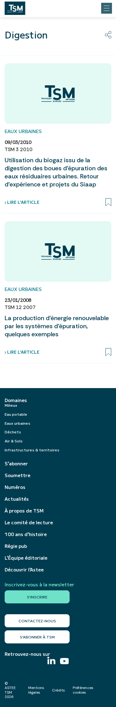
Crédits (58, 690)
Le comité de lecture (29, 522)
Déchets (13, 431)
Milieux (11, 405)
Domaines (16, 400)
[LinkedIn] (51, 661)
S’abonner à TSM (37, 636)
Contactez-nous (37, 620)
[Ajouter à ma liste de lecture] (108, 202)
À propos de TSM (24, 510)
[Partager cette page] (108, 34)
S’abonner (16, 463)
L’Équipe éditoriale (26, 558)
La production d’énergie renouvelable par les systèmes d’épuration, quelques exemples (57, 326)
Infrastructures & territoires (32, 449)
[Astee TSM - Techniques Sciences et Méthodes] (15, 6)
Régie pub (16, 546)
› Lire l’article (22, 202)
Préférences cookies (83, 690)
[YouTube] (64, 662)
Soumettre (17, 475)
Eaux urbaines (17, 423)
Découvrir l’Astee (24, 569)
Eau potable (16, 414)
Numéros (15, 487)
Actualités (17, 499)
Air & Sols (14, 440)
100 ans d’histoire (26, 534)
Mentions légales (36, 690)
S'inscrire (37, 596)
